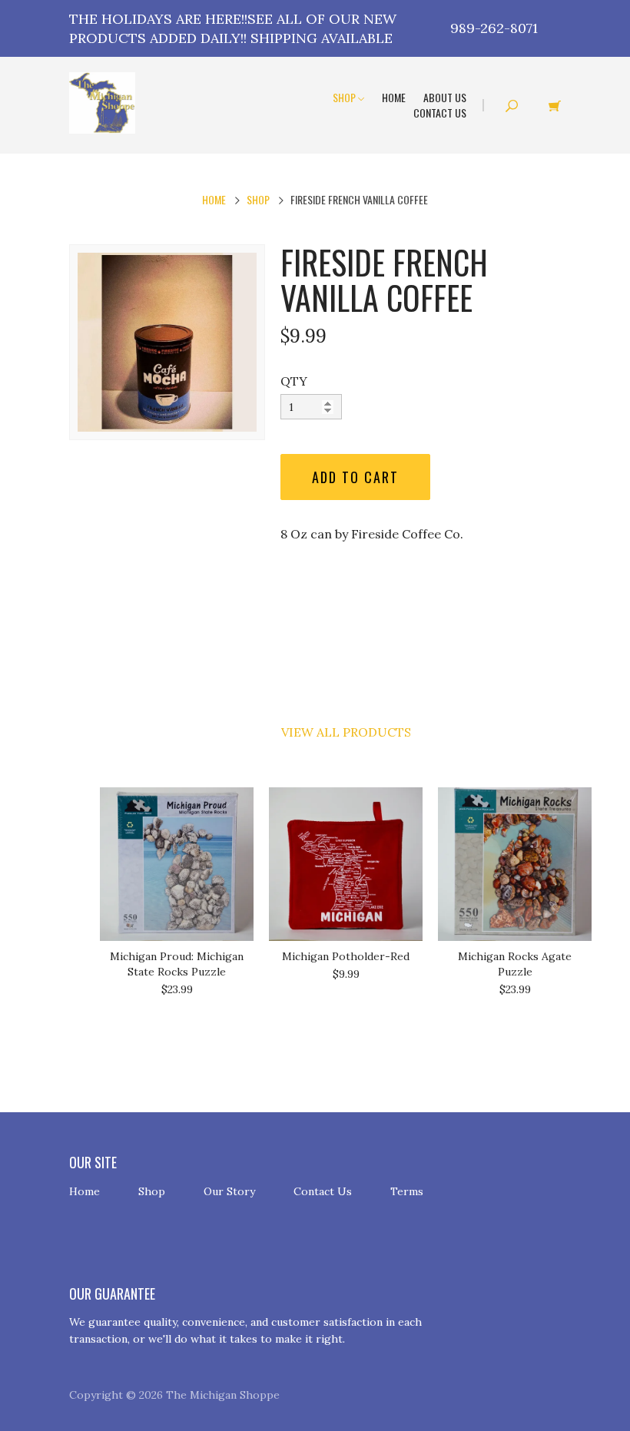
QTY (293, 381)
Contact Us (439, 112)
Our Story (229, 1191)
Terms (406, 1191)
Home (394, 97)
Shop (345, 97)
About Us (444, 97)
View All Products (346, 732)
